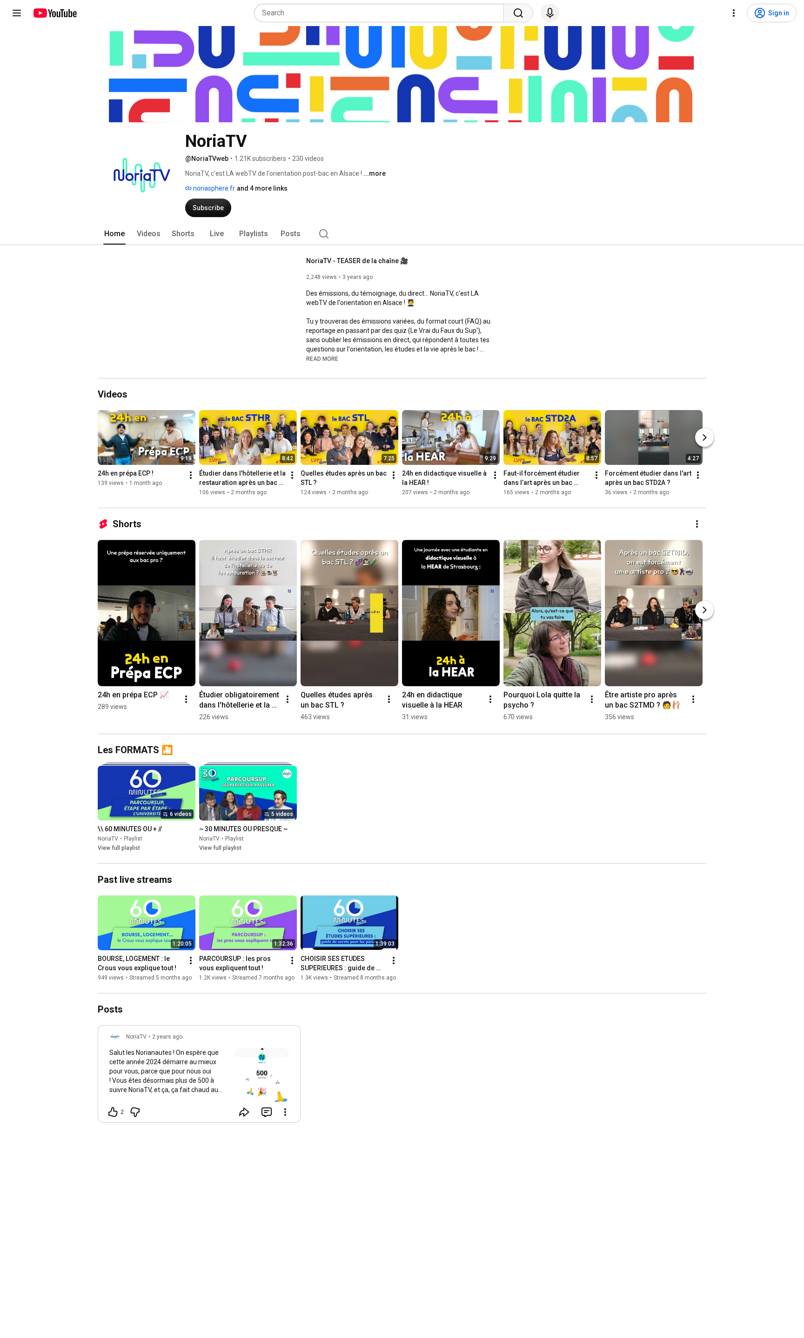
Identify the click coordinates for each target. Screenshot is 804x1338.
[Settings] (733, 13)
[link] (199, 1076)
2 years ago (167, 1036)
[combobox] (382, 13)
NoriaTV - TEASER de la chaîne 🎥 (357, 261)
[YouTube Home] (54, 13)
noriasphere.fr (213, 188)
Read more (322, 359)
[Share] (244, 1112)
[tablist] (402, 234)
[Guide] (16, 13)
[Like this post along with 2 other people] (113, 1112)
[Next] (704, 437)
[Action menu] (285, 1112)
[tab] (114, 234)
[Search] (518, 13)
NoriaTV (108, 838)
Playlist (133, 838)
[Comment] (266, 1112)
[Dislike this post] (134, 1112)
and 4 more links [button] (262, 188)
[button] (322, 358)
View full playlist (119, 848)
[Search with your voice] (550, 13)
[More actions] (190, 475)
